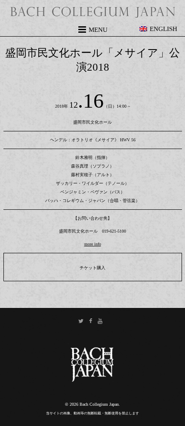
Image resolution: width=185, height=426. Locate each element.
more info (92, 244)
